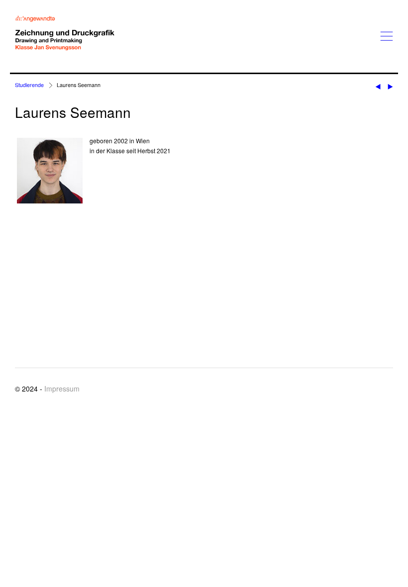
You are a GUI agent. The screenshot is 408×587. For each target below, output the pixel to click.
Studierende (29, 85)
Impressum (62, 388)
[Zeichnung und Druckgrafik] (64, 33)
